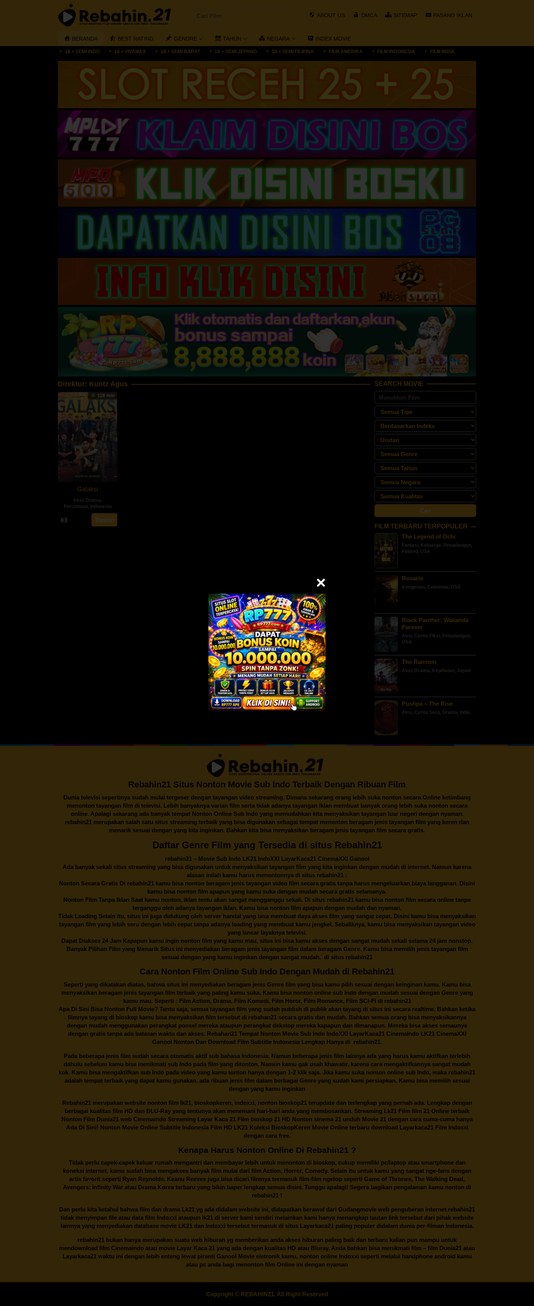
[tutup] (321, 582)
